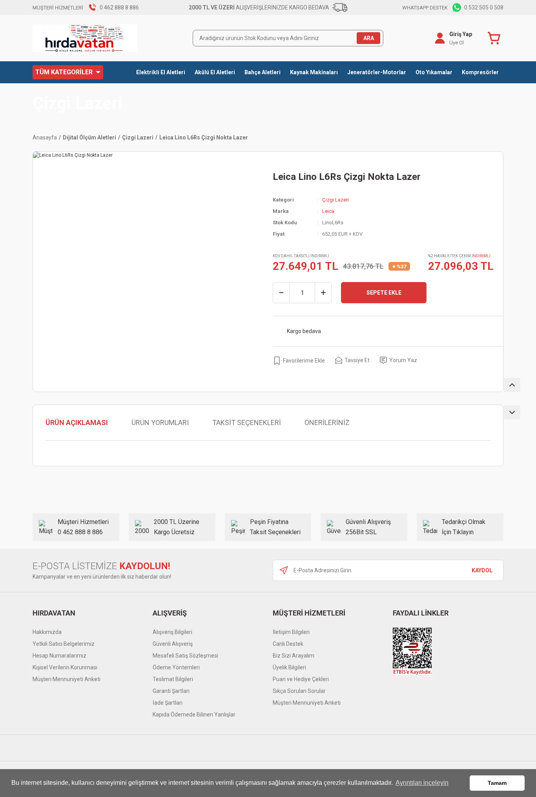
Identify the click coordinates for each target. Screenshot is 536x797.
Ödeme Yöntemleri (176, 667)
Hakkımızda (47, 632)
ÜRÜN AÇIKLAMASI (77, 422)
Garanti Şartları (171, 691)
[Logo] (85, 38)
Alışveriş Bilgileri (172, 632)
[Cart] (495, 38)
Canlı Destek (288, 644)
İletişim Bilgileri (291, 632)
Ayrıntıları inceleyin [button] (422, 782)
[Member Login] (440, 38)
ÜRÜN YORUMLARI (160, 422)
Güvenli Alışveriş (173, 644)
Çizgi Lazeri (77, 103)
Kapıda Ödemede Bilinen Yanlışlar (194, 714)
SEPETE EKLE (383, 292)
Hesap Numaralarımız (59, 655)
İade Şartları (167, 703)
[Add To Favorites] (299, 360)
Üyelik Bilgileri (289, 667)
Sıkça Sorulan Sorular (299, 691)
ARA (368, 38)
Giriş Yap (460, 34)
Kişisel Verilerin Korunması (65, 667)
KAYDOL (482, 570)
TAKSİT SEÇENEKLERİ (246, 422)
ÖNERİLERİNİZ (327, 422)
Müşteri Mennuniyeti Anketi (66, 679)
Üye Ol (456, 43)
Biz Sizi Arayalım (293, 655)
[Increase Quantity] (323, 292)
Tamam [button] (497, 783)
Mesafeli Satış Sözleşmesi (185, 655)
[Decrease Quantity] (281, 292)
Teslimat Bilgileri (173, 679)
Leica (328, 211)
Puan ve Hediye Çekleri (301, 679)
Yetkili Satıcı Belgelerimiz (64, 644)
